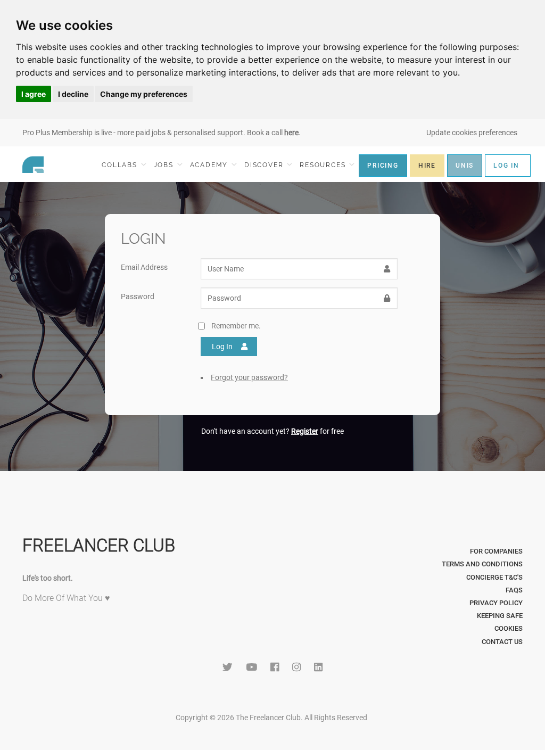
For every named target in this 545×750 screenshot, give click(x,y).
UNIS (465, 165)
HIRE (427, 165)
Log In (222, 346)
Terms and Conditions (482, 564)
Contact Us (502, 642)
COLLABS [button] (120, 165)
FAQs (514, 590)
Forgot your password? (249, 377)
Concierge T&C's (494, 577)
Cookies (508, 628)
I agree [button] (33, 93)
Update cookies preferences (471, 132)
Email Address (144, 267)
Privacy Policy (496, 603)
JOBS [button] (165, 165)
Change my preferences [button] (143, 93)
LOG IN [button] (506, 165)
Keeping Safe (500, 616)
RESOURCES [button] (324, 165)
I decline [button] (73, 93)
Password (137, 296)
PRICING (383, 165)
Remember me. (236, 326)
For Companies (496, 551)
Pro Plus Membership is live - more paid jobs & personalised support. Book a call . (161, 132)
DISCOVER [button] (265, 165)
